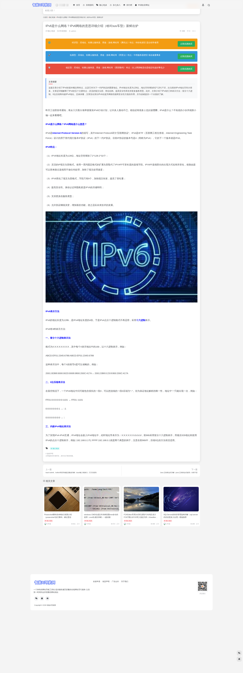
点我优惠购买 (186, 44)
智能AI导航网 (51, 605)
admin (73, 31)
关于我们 (124, 581)
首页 (46, 17)
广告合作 (115, 581)
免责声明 (105, 581)
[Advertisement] (121, 554)
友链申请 (96, 581)
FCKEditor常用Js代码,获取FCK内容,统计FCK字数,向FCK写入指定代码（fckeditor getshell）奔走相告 (140, 517)
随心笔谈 (52, 17)
